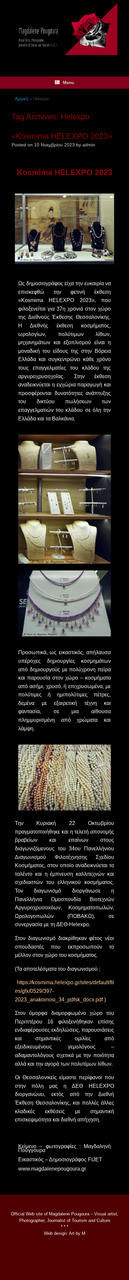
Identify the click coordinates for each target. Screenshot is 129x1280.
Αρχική (21, 98)
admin (88, 144)
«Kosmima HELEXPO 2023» (62, 136)
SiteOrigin (64, 1267)
